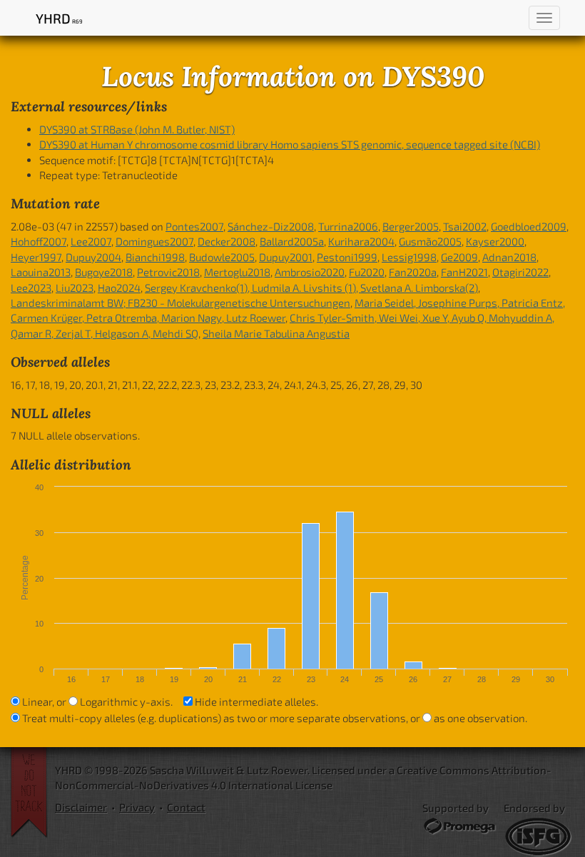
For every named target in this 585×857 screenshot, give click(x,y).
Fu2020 (367, 271)
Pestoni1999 (347, 256)
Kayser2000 (495, 241)
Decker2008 (226, 241)
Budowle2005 (222, 256)
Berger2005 (410, 226)
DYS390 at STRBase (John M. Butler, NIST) (137, 129)
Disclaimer (81, 807)
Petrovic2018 (168, 271)
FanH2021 (464, 271)
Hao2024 (119, 287)
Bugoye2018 (104, 271)
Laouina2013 (41, 271)
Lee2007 (91, 241)
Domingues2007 (154, 241)
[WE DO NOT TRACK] (33, 792)
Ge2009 (459, 256)
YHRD (59, 18)
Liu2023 (74, 287)
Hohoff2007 (38, 241)
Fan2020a (413, 271)
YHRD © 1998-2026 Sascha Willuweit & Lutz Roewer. (182, 770)
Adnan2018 (509, 256)
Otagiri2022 (520, 271)
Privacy (137, 807)
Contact (186, 807)
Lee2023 (31, 287)
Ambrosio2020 (310, 271)
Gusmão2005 (430, 241)
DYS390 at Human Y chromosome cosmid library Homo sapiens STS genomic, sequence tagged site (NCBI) (289, 144)
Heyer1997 (36, 256)
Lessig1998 (409, 256)
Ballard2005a (292, 241)
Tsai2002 (465, 226)
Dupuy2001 (285, 256)
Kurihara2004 (361, 241)
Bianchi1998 (155, 256)
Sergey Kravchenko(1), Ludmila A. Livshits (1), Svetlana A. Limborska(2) (311, 287)
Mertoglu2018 (237, 271)
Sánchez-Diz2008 (271, 226)
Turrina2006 (348, 226)
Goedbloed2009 (528, 226)
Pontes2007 (194, 226)
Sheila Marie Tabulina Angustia (276, 333)
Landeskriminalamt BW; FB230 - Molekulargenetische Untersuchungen (180, 302)
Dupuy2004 (93, 256)
